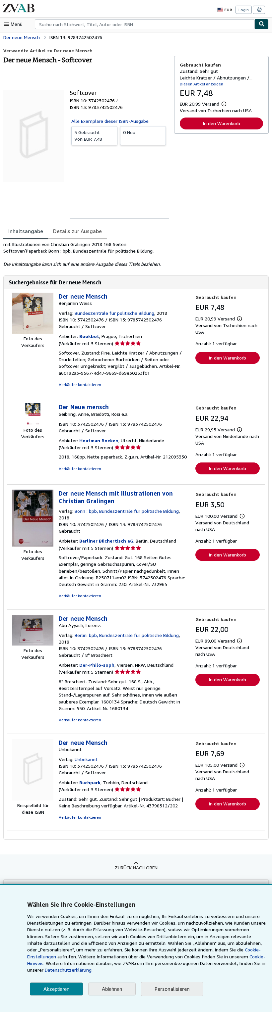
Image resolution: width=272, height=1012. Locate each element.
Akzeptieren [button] (56, 989)
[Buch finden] (261, 24)
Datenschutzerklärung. (69, 970)
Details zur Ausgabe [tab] (77, 231)
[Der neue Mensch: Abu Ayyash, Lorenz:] (32, 644)
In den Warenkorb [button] (221, 123)
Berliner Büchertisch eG (106, 541)
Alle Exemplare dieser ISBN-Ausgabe (110, 121)
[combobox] (145, 24)
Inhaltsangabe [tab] (25, 231)
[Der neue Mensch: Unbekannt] (32, 798)
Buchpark (90, 782)
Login (243, 9)
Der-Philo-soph (96, 665)
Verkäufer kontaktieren (80, 384)
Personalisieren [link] (172, 989)
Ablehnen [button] (112, 989)
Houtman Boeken (98, 440)
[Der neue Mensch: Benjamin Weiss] (32, 332)
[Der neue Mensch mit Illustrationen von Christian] (32, 545)
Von (88, 135)
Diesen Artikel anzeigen (201, 83)
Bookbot (89, 336)
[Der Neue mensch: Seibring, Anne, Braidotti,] (32, 423)
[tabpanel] (86, 254)
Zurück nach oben (136, 867)
